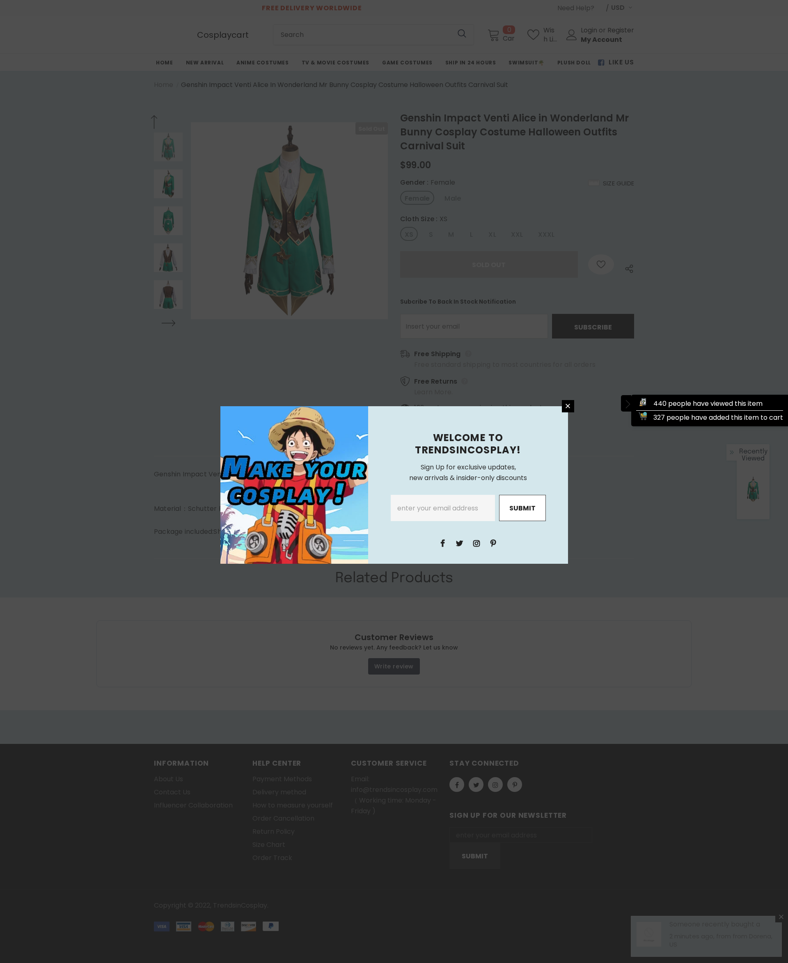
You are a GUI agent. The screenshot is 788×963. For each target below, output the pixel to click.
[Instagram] (476, 543)
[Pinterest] (493, 543)
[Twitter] (460, 543)
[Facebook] (443, 543)
